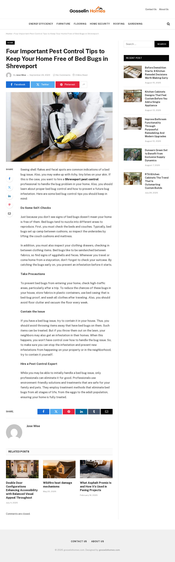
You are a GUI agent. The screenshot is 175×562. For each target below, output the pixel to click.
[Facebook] (9, 178)
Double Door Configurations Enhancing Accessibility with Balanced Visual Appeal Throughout (22, 490)
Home (9, 33)
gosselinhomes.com (109, 550)
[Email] (9, 213)
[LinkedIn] (9, 196)
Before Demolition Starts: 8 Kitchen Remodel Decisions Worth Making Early (156, 72)
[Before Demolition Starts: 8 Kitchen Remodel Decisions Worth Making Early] (133, 72)
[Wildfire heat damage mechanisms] (59, 469)
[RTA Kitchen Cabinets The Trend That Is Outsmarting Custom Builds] (133, 178)
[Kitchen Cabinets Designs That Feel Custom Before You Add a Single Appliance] (133, 96)
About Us (164, 9)
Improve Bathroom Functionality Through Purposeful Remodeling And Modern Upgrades (155, 128)
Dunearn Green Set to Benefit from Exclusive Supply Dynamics (156, 155)
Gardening (135, 24)
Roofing (118, 24)
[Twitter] (9, 187)
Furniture (63, 24)
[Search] (168, 24)
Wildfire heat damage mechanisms (57, 484)
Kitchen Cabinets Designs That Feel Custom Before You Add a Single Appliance (156, 98)
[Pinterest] (9, 204)
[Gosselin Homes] (87, 9)
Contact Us (151, 9)
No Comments (63, 75)
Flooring (80, 24)
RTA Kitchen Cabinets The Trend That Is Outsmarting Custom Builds (157, 181)
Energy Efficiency (41, 24)
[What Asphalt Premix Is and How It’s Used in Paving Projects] (96, 469)
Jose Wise (21, 75)
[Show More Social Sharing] (83, 84)
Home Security (100, 24)
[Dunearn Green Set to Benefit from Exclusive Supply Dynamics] (133, 154)
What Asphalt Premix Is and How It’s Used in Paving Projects (95, 486)
